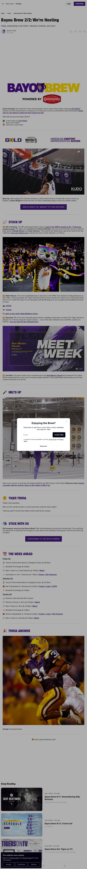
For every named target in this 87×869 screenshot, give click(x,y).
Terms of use (52, 439)
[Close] (66, 421)
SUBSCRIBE (59, 435)
